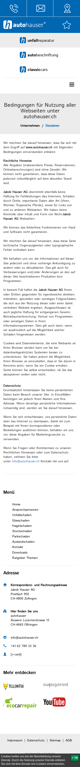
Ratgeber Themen (25, 558)
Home (16, 504)
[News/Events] (20, 703)
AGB (69, 740)
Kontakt (17, 547)
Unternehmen (30, 126)
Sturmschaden (22, 531)
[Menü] (71, 84)
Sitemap (55, 740)
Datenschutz (36, 740)
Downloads (19, 552)
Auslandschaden (23, 542)
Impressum (14, 740)
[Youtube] (54, 702)
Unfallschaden (22, 515)
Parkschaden (21, 536)
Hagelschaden (22, 526)
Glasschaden (21, 520)
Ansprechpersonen (25, 510)
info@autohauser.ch (26, 461)
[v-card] (16, 654)
